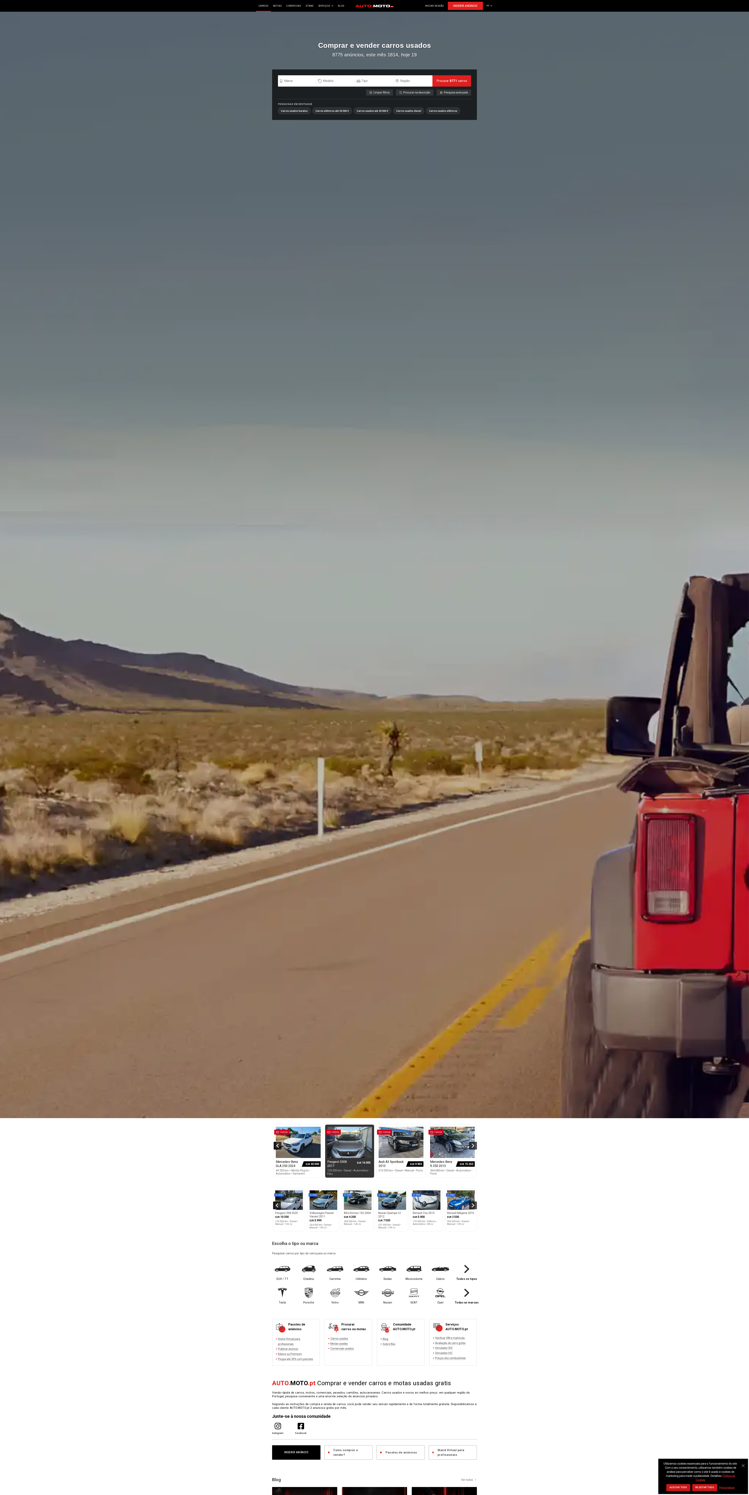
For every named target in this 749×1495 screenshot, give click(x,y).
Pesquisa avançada (456, 92)
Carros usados (339, 1338)
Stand (310, 5)
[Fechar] (743, 1463)
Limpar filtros (382, 92)
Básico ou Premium (290, 1354)
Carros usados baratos (294, 110)
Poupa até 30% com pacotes (295, 1359)
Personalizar (727, 1487)
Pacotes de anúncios (401, 1452)
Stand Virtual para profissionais (451, 1452)
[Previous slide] (277, 1146)
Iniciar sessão (434, 5)
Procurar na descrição (416, 92)
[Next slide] (473, 1146)
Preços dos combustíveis (450, 1358)
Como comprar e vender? (345, 1452)
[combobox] (299, 80)
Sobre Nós (389, 1344)
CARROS (263, 5)
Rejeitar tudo (704, 1487)
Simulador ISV (444, 1347)
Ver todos (467, 1479)
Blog (385, 1339)
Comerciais (293, 5)
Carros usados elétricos (443, 110)
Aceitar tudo (678, 1487)
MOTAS (277, 5)
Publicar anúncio (288, 1348)
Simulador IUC (444, 1353)
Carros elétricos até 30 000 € (332, 110)
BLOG (341, 5)
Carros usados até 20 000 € (372, 110)
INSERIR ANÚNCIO (465, 5)
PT (488, 6)
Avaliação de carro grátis (450, 1343)
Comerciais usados (342, 1348)
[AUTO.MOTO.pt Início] (374, 5)
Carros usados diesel (408, 110)
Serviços (324, 5)
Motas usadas (339, 1343)
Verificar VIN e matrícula (450, 1338)
